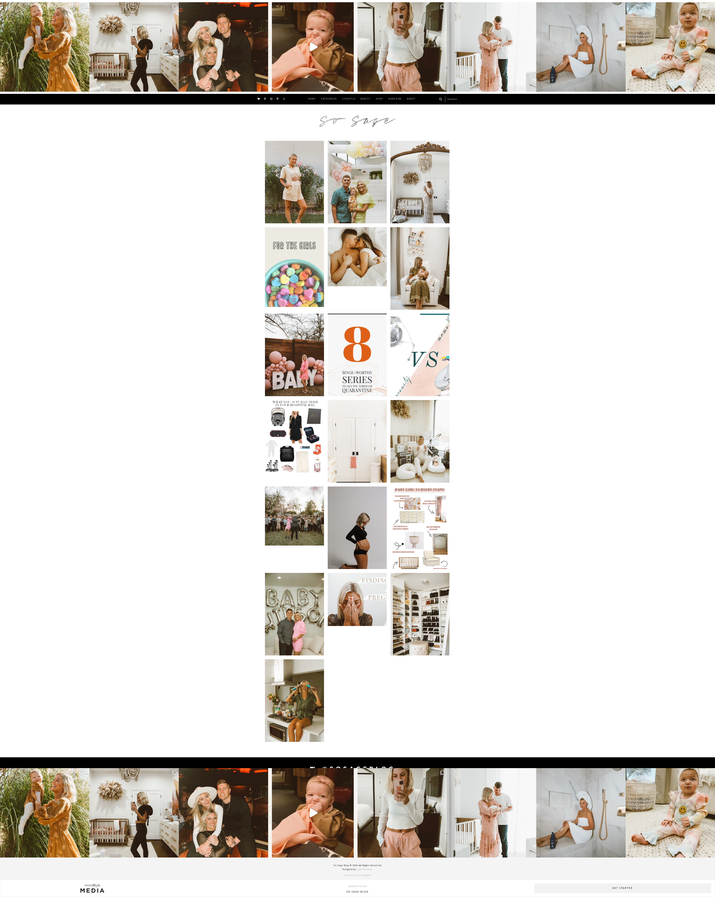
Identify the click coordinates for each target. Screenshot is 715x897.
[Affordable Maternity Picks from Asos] (294, 182)
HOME (312, 99)
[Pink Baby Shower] (294, 355)
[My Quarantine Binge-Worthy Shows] (357, 355)
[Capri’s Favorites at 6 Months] (419, 268)
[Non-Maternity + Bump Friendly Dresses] (419, 182)
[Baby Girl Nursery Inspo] (419, 527)
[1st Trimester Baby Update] (294, 614)
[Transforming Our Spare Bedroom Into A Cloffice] (419, 614)
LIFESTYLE (348, 99)
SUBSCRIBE (395, 99)
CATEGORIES (329, 99)
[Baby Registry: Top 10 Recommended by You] (419, 441)
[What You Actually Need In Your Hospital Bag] (294, 441)
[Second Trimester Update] (357, 527)
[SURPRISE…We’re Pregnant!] (357, 614)
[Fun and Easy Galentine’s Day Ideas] (294, 268)
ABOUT (411, 99)
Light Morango (365, 869)
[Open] (44, 47)
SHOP (379, 99)
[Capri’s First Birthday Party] (357, 182)
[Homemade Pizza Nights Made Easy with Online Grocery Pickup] (294, 700)
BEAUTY (366, 99)
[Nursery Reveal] (357, 441)
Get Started (622, 888)
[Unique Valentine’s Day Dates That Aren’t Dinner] (357, 268)
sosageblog (43, 6)
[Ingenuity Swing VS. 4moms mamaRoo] (419, 355)
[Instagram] (85, 87)
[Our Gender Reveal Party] (294, 527)
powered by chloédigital (357, 875)
